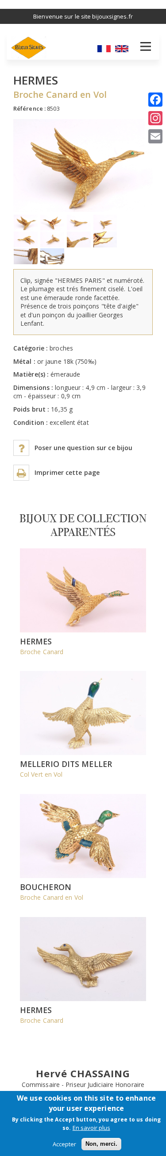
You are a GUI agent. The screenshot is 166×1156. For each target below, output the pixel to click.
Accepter (64, 1144)
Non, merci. (101, 1144)
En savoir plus (91, 1128)
